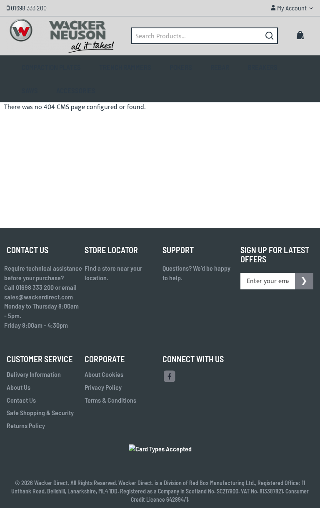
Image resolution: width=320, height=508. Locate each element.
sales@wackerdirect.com (38, 297)
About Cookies (104, 374)
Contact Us (21, 400)
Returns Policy (26, 425)
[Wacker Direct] (61, 36)
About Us (18, 387)
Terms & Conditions (110, 400)
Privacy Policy (103, 387)
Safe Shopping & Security (40, 412)
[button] (291, 8)
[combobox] (204, 35)
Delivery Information (34, 374)
